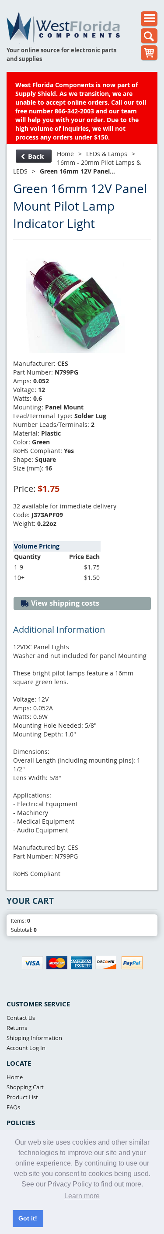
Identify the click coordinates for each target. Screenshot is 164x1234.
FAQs (13, 1107)
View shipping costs (64, 603)
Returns (17, 1028)
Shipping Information (34, 1038)
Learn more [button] (82, 1196)
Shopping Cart (25, 1087)
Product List (22, 1097)
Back (36, 156)
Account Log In (26, 1048)
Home (65, 154)
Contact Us (21, 1018)
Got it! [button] (27, 1218)
